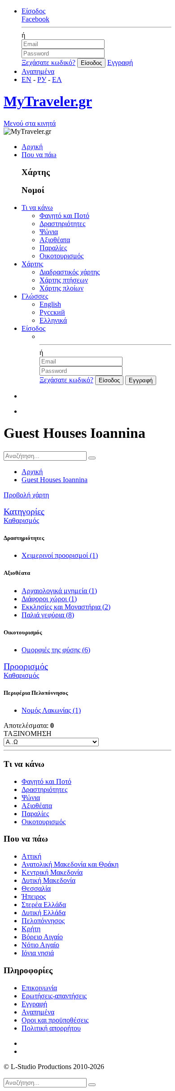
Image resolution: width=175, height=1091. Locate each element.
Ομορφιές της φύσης (56, 650)
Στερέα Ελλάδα (44, 904)
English (50, 304)
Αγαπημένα (38, 71)
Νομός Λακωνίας (51, 710)
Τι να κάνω (37, 207)
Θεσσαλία (36, 888)
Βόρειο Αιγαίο (42, 937)
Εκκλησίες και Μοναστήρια (66, 607)
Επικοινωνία (39, 988)
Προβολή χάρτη (26, 495)
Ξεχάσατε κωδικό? (48, 62)
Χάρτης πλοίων (61, 288)
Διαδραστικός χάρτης (69, 272)
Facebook (35, 19)
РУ (41, 79)
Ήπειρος (34, 896)
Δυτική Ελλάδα (44, 912)
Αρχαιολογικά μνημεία (59, 591)
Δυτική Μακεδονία (48, 880)
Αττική (31, 856)
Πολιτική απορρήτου (51, 1028)
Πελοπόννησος (43, 920)
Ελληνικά (53, 320)
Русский (52, 312)
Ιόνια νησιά (38, 953)
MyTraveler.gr (48, 101)
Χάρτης (32, 264)
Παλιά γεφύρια (48, 615)
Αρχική (32, 146)
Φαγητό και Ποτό (64, 215)
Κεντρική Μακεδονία (52, 872)
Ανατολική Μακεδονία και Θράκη (70, 864)
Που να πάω (39, 154)
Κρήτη (31, 929)
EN (26, 79)
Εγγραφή (120, 62)
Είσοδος (33, 11)
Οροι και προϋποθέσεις (55, 1020)
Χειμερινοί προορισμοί (60, 555)
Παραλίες (53, 248)
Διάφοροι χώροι (49, 599)
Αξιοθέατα (54, 240)
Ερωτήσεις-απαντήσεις (54, 996)
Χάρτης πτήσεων (63, 280)
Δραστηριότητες (62, 223)
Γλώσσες (35, 296)
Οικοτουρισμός (61, 256)
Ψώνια (48, 231)
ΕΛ (57, 79)
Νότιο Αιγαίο (40, 945)
